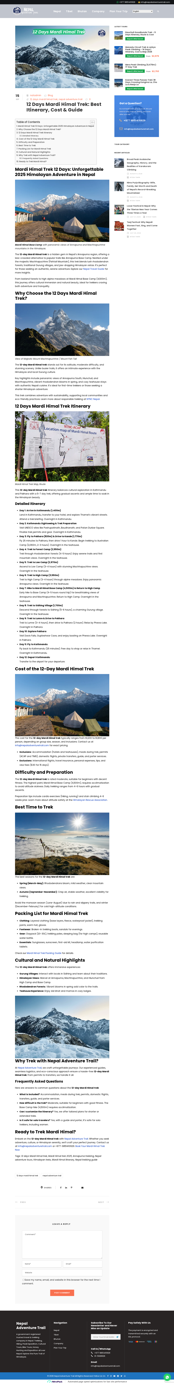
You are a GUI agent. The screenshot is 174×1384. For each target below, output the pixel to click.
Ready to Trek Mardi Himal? (33, 161)
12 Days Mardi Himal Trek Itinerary (35, 132)
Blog (50, 95)
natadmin (35, 95)
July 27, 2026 (135, 217)
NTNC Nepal (93, 399)
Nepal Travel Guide (93, 268)
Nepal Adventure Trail (30, 1067)
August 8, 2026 (136, 174)
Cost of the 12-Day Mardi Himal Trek (36, 139)
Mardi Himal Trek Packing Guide (44, 953)
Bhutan (82, 11)
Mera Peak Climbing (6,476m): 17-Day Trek (140, 65)
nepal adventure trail (70, 99)
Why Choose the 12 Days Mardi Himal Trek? (39, 129)
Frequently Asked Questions (35, 158)
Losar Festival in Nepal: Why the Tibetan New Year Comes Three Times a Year (142, 209)
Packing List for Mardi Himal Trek (34, 148)
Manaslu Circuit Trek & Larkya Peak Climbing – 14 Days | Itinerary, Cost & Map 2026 (140, 49)
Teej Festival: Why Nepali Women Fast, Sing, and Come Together (142, 225)
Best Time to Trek (27, 145)
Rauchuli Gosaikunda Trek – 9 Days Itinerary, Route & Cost (140, 33)
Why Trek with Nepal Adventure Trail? (37, 155)
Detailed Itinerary (30, 136)
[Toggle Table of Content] (91, 122)
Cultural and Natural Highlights (34, 152)
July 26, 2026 (135, 233)
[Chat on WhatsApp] (167, 1377)
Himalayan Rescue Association (90, 800)
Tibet (69, 11)
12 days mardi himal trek (44, 99)
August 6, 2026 (136, 197)
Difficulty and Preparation (32, 142)
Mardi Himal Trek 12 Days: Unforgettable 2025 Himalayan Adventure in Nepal (56, 126)
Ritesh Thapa (135, 177)
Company (98, 11)
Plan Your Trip (119, 11)
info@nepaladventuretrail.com (155, 2)
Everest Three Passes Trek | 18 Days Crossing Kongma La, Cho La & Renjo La (141, 82)
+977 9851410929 (127, 2)
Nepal (57, 11)
